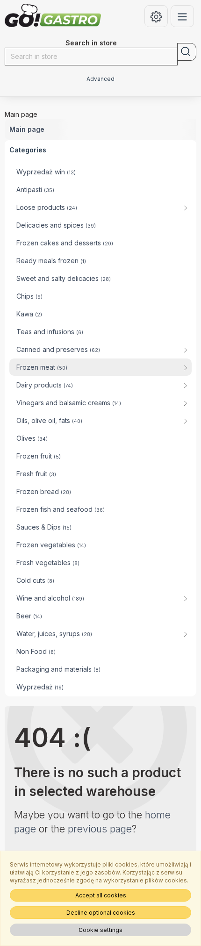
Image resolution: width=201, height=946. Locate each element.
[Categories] (182, 16)
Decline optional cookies (100, 912)
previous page (100, 829)
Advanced (100, 79)
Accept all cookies (100, 895)
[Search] (186, 52)
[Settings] (156, 16)
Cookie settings (100, 929)
